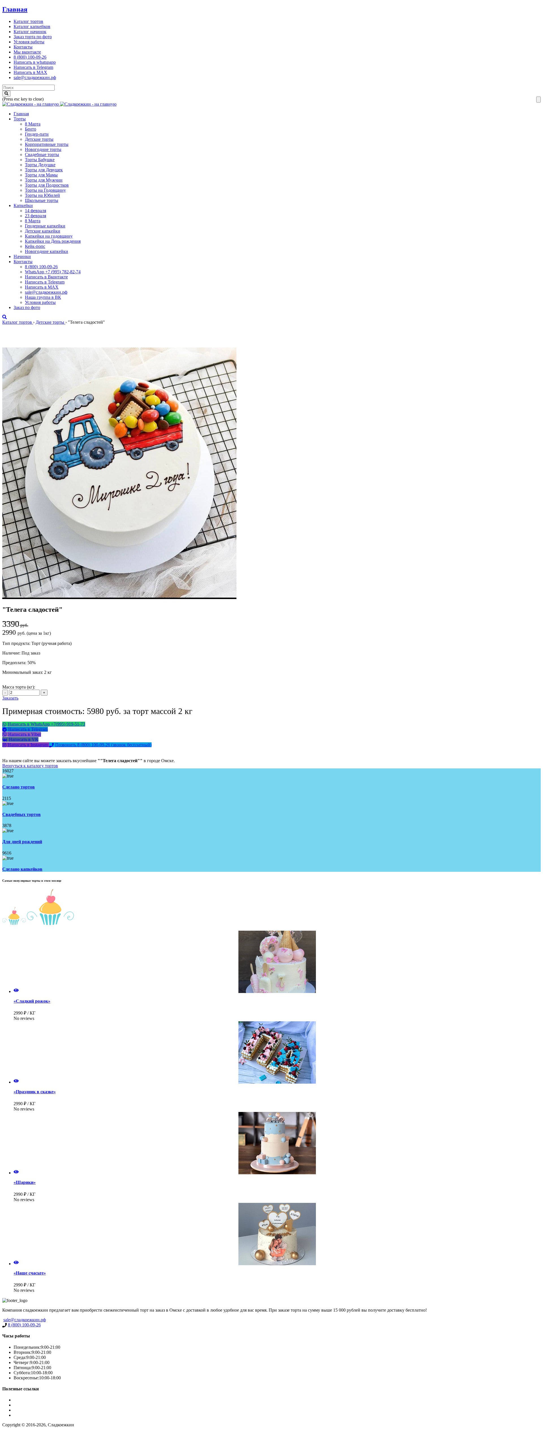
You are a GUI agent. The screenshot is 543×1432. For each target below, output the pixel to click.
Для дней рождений (22, 841)
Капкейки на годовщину (49, 236)
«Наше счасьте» (30, 1273)
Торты (20, 118)
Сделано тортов (18, 787)
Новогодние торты (43, 149)
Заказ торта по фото (33, 36)
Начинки (22, 256)
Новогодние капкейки (46, 251)
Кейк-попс (35, 246)
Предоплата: (14, 662)
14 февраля (35, 210)
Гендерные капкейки (45, 225)
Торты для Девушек (44, 169)
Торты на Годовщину (45, 190)
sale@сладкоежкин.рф (35, 77)
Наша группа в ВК (43, 297)
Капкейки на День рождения (53, 241)
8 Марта (32, 124)
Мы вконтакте (27, 52)
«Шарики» (25, 1182)
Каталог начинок (30, 31)
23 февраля (35, 215)
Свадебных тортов (21, 814)
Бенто (30, 129)
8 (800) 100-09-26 (30, 57)
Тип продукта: (16, 643)
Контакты (23, 46)
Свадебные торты (42, 154)
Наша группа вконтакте (36, 1415)
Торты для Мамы (41, 174)
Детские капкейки (42, 231)
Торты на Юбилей (42, 195)
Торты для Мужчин (44, 180)
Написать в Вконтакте (46, 276)
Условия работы (29, 41)
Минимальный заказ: (23, 672)
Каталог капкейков (32, 26)
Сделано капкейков (22, 869)
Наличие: (11, 653)
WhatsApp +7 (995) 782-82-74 (53, 271)
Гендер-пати (37, 134)
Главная (14, 9)
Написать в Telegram (33, 67)
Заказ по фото (27, 307)
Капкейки (23, 205)
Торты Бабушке (40, 159)
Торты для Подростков (47, 185)
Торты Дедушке (40, 164)
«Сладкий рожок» (32, 1001)
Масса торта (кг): (18, 687)
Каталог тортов (28, 21)
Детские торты (39, 139)
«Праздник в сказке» (35, 1091)
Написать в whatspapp (35, 62)
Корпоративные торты (46, 144)
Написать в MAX (30, 72)
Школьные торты (41, 200)
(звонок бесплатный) (103, 744)
